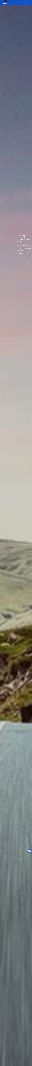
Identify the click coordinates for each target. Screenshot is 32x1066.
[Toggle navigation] (28, 2)
